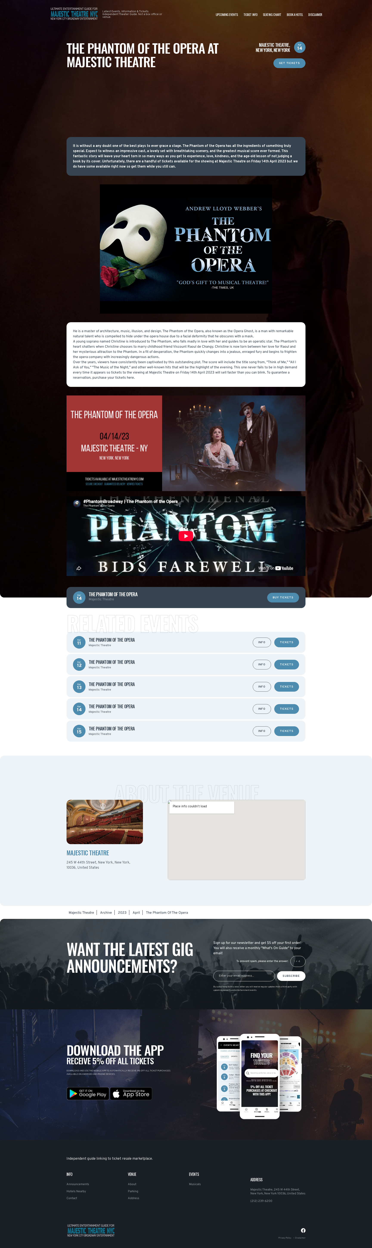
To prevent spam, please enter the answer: (262, 961)
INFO (261, 642)
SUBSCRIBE (291, 976)
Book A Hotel (295, 14)
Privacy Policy (284, 1238)
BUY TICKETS (283, 597)
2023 (122, 913)
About (132, 1184)
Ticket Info (250, 14)
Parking (133, 1191)
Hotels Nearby (76, 1191)
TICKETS (286, 642)
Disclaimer (315, 14)
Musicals (195, 1184)
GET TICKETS (289, 63)
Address (133, 1198)
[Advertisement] (186, 98)
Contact (72, 1198)
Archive (106, 913)
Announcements (78, 1184)
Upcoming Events (227, 14)
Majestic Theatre (81, 913)
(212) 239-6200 (261, 1201)
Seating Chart (272, 14)
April (136, 913)
